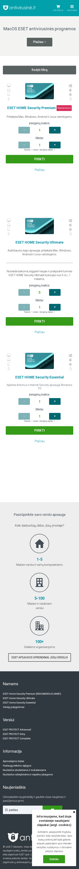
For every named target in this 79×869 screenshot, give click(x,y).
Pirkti (39, 159)
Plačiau (40, 170)
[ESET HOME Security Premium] (39, 91)
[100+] (39, 629)
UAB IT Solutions (14, 846)
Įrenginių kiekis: (39, 123)
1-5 (39, 559)
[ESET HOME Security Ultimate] (39, 226)
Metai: (39, 138)
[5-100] (39, 586)
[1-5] (39, 547)
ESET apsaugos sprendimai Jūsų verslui (40, 657)
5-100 (39, 598)
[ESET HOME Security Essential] (39, 361)
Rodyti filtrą (40, 70)
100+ (39, 641)
